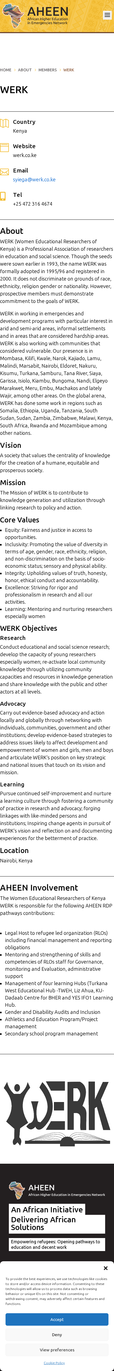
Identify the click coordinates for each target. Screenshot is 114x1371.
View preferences (57, 1350)
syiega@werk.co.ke (34, 180)
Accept (57, 1319)
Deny (57, 1334)
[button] (105, 1268)
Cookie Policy (54, 1363)
